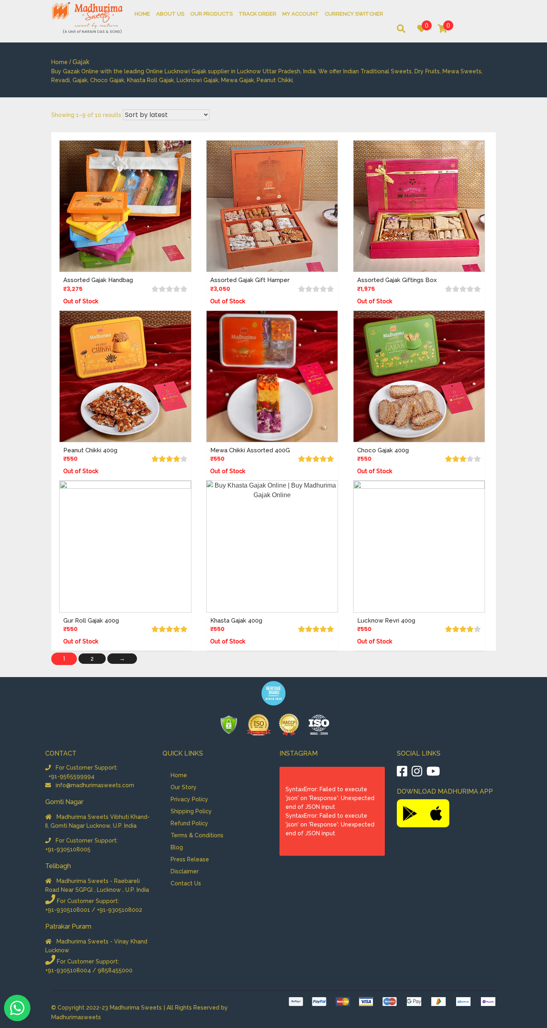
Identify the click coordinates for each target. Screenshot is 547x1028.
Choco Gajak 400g (383, 450)
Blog (177, 847)
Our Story (184, 787)
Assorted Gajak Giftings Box (397, 280)
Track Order (257, 14)
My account (300, 14)
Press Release (190, 859)
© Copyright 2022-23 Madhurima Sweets (107, 1007)
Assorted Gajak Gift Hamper (250, 280)
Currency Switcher (354, 14)
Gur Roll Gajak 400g (91, 620)
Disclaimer (185, 871)
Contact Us (186, 883)
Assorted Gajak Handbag (98, 280)
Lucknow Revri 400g (386, 620)
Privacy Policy (189, 799)
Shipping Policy (191, 811)
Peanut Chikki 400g (90, 450)
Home (142, 14)
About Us (170, 14)
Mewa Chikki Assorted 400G (250, 450)
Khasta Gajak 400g (236, 620)
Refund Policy (189, 823)
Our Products (211, 14)
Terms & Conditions (197, 835)
